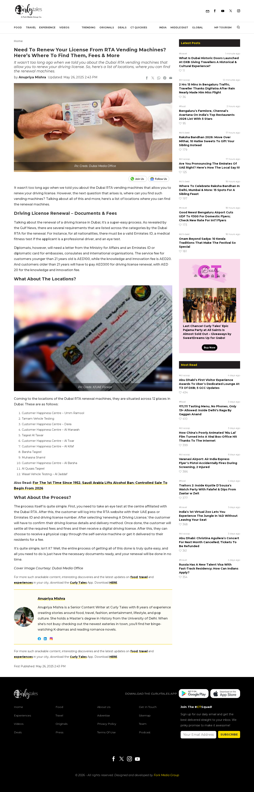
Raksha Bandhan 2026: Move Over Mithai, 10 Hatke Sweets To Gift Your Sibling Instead (206, 141)
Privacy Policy (106, 724)
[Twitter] (230, 11)
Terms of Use (106, 732)
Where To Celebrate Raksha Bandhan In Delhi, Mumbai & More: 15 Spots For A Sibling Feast (209, 190)
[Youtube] (222, 11)
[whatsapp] (158, 78)
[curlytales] (26, 698)
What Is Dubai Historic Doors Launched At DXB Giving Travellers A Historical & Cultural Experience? (209, 62)
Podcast (144, 732)
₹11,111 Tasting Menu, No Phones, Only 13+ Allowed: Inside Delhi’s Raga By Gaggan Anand (207, 410)
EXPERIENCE (47, 27)
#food (182, 106)
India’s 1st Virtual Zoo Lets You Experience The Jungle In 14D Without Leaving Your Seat (208, 516)
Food (18, 27)
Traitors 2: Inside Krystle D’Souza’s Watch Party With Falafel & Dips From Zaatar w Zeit (207, 489)
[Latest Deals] (209, 283)
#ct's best (184, 132)
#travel (183, 53)
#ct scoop (184, 79)
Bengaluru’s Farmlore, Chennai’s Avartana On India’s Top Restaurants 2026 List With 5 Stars (207, 115)
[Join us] (138, 179)
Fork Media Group (166, 775)
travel (143, 577)
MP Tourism (223, 27)
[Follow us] (160, 179)
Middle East (179, 27)
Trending (88, 27)
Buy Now (209, 347)
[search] (237, 27)
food (134, 577)
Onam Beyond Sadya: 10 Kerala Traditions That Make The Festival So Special (207, 242)
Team (142, 724)
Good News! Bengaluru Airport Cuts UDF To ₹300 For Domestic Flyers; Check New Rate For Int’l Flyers (206, 216)
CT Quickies (138, 27)
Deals (122, 27)
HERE (113, 582)
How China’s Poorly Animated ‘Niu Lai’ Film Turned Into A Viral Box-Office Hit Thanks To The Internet (208, 436)
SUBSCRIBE (229, 734)
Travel (31, 27)
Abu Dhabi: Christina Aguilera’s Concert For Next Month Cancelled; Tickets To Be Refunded (209, 542)
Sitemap (145, 715)
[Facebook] (214, 11)
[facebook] (146, 78)
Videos (64, 27)
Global (197, 27)
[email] (170, 78)
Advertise (103, 715)
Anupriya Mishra (32, 77)
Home (18, 41)
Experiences (22, 715)
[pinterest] (164, 78)
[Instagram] (238, 11)
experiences (23, 582)
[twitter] (152, 78)
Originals (106, 27)
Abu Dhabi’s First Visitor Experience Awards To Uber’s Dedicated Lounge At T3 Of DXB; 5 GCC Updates (209, 384)
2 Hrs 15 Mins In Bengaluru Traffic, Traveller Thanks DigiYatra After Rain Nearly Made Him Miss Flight (207, 88)
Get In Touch (148, 707)
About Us (103, 707)
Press (59, 732)
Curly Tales (78, 582)
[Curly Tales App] (194, 694)
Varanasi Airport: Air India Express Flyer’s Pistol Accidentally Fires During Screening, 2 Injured (208, 463)
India (162, 27)
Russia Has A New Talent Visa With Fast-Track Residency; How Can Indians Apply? (208, 568)
